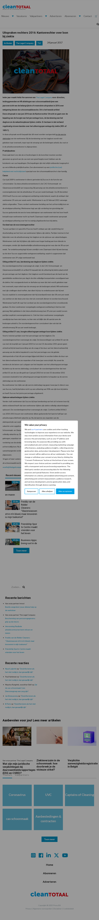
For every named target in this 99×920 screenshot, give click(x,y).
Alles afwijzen (47, 491)
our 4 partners (37, 429)
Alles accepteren (65, 491)
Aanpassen (31, 491)
